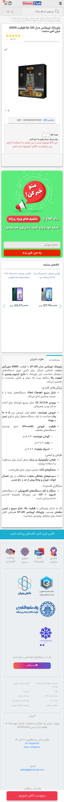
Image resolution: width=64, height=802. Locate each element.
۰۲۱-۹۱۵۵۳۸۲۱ (32, 743)
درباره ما (26, 691)
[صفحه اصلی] (32, 1)
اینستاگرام (31, 665)
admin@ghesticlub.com (32, 770)
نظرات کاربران (37, 359)
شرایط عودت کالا (51, 696)
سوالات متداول (23, 696)
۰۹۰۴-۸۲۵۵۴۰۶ (32, 747)
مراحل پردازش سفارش (21, 683)
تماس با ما (54, 700)
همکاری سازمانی (52, 705)
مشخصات (54, 360)
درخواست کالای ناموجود (20, 705)
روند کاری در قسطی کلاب (20, 700)
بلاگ (56, 691)
